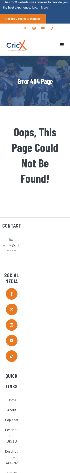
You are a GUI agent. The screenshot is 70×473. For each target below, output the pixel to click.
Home (12, 400)
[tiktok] (12, 356)
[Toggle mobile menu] (62, 45)
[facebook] (12, 294)
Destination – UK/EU (11, 435)
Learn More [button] (40, 7)
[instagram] (12, 325)
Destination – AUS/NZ (11, 457)
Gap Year (11, 420)
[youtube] (12, 340)
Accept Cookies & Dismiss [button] (22, 18)
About (11, 410)
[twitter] (12, 309)
